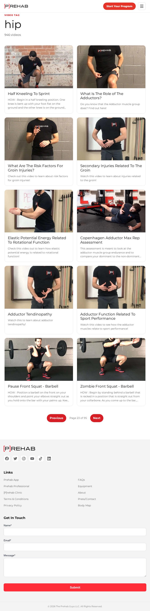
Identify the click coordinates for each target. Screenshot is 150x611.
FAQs (81, 479)
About (82, 492)
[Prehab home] (16, 6)
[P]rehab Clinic (13, 492)
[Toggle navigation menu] (142, 6)
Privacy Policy (13, 505)
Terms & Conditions (16, 499)
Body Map (84, 505)
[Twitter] (15, 458)
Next (96, 418)
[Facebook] (7, 458)
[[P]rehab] (75, 449)
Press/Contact (87, 499)
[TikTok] (40, 458)
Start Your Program (119, 6)
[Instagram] (23, 458)
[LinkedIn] (49, 458)
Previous (56, 418)
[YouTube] (32, 458)
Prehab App (11, 479)
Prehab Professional (16, 486)
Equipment (85, 486)
